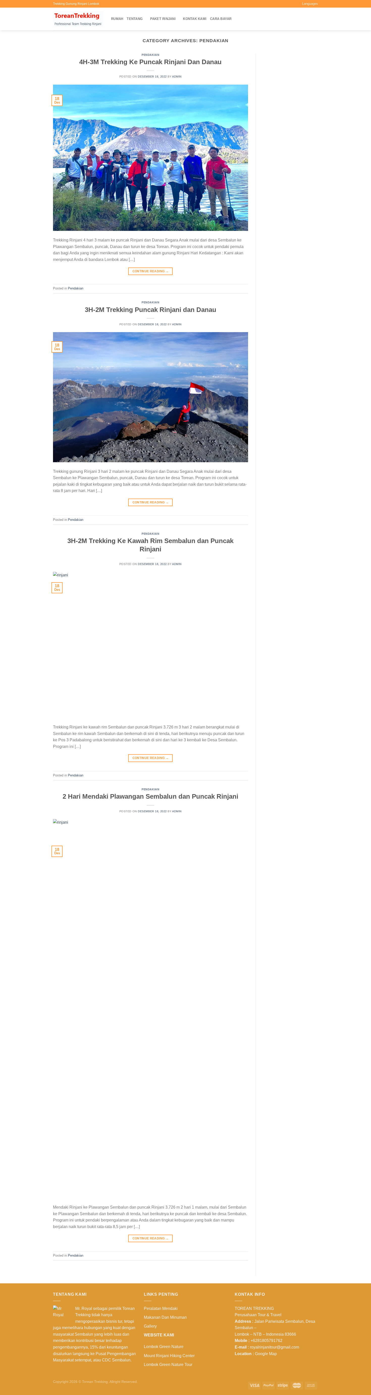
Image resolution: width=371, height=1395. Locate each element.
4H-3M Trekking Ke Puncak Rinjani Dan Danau (150, 61)
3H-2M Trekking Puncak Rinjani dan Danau (150, 309)
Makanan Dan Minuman (165, 1317)
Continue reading (150, 271)
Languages (310, 4)
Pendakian (150, 54)
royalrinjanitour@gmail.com (274, 1347)
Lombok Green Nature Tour (168, 1364)
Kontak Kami (194, 19)
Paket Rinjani (163, 19)
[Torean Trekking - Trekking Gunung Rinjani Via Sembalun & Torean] (78, 19)
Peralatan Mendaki (161, 1308)
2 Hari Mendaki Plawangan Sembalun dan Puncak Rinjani (150, 796)
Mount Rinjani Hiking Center (169, 1356)
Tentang (135, 19)
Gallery (150, 1326)
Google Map (266, 1354)
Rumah (117, 19)
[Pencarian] (316, 19)
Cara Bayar (221, 19)
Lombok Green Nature (163, 1346)
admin (177, 76)
